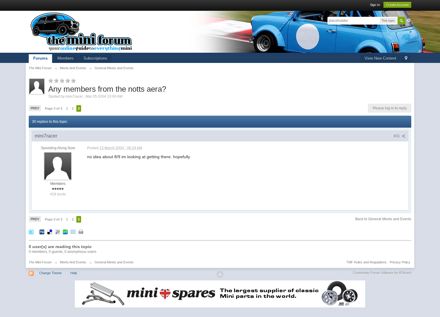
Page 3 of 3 (53, 108)
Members (65, 58)
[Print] (80, 232)
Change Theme (50, 273)
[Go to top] (220, 274)
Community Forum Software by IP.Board (382, 272)
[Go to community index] (81, 31)
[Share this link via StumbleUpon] (65, 232)
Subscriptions (95, 58)
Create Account (397, 5)
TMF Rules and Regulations (366, 262)
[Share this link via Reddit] (57, 232)
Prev (35, 108)
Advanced (408, 20)
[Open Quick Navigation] (406, 58)
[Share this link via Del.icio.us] (49, 232)
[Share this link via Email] (73, 232)
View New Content (380, 58)
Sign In (375, 5)
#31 (397, 136)
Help (73, 273)
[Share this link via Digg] (42, 232)
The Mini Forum (40, 262)
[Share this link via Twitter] (31, 232)
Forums (40, 58)
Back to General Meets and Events (383, 219)
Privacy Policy (400, 262)
